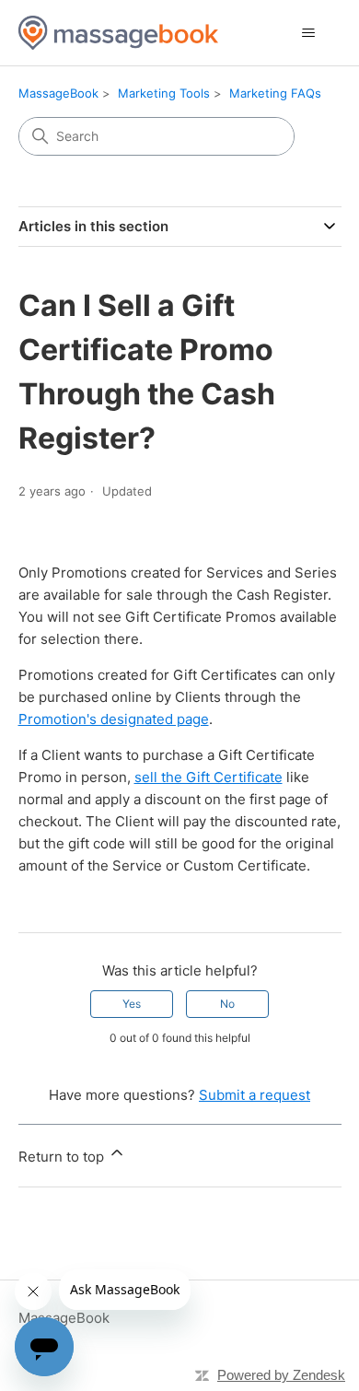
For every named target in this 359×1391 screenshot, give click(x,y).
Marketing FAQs (275, 93)
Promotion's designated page (113, 719)
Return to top (63, 1156)
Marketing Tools (164, 93)
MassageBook (58, 93)
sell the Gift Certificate (208, 777)
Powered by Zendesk (281, 1375)
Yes (131, 1004)
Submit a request (254, 1095)
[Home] (118, 33)
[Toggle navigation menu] (309, 33)
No (227, 1004)
